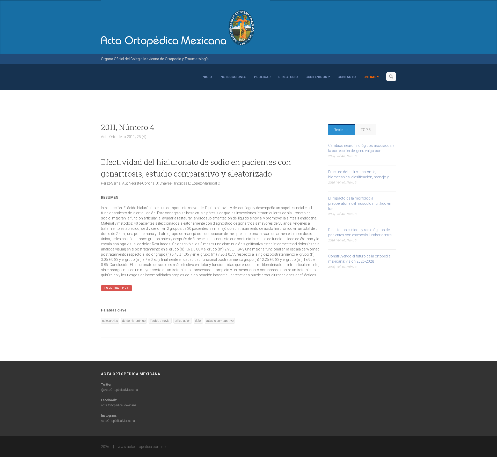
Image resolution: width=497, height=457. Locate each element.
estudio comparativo (219, 321)
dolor (198, 321)
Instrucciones (233, 77)
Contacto (347, 77)
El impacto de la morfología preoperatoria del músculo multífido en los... (359, 203)
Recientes (341, 130)
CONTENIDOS (316, 77)
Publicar (262, 77)
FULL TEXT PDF (116, 288)
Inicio (206, 77)
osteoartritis (110, 321)
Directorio (288, 77)
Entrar (370, 77)
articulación (183, 321)
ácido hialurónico (133, 321)
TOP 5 (366, 130)
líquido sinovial (160, 321)
